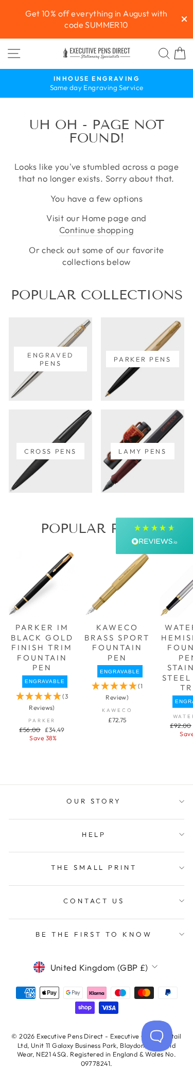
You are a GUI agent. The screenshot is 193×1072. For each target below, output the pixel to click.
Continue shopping (96, 229)
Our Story (94, 801)
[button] (154, 535)
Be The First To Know (94, 934)
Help (94, 834)
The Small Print (94, 867)
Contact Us (94, 901)
